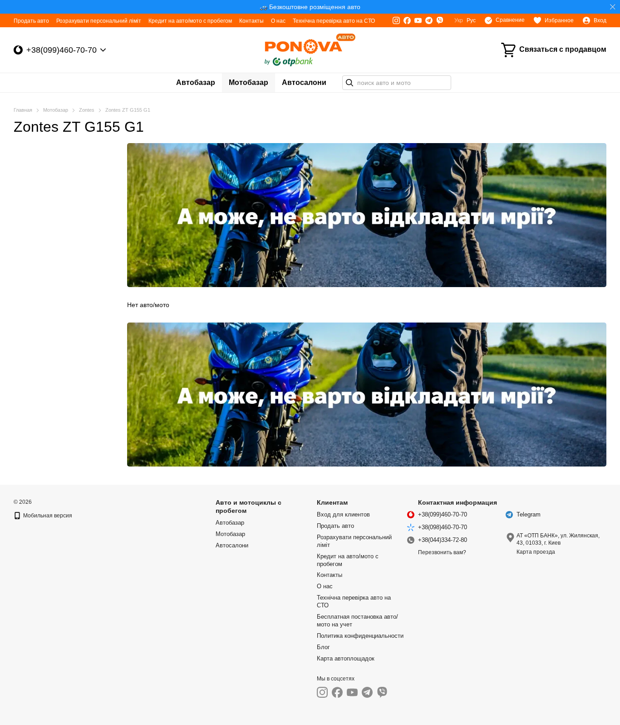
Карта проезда (536, 552)
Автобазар (195, 82)
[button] (612, 7)
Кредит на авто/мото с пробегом (190, 21)
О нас (278, 21)
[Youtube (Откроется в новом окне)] (418, 20)
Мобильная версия (47, 515)
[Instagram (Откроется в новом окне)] (396, 20)
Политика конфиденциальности (360, 635)
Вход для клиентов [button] (343, 514)
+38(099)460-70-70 (61, 50)
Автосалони (304, 82)
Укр (458, 20)
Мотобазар (248, 82)
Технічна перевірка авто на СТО (334, 21)
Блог (323, 647)
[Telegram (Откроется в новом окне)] (429, 20)
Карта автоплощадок (345, 658)
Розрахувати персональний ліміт (98, 21)
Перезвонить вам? (442, 552)
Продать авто (31, 21)
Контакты (251, 21)
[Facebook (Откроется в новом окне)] (407, 20)
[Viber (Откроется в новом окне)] (439, 20)
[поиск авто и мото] (349, 82)
